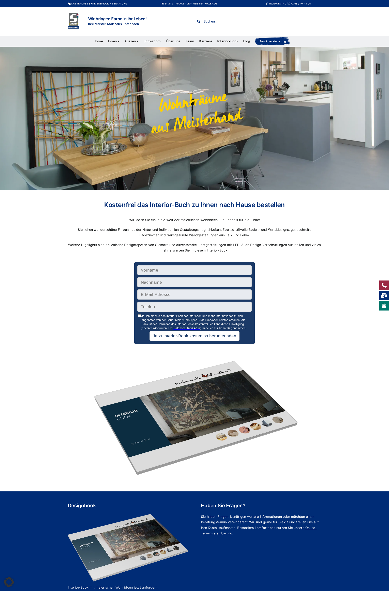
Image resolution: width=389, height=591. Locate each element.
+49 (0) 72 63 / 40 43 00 (296, 3)
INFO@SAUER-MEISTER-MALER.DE (196, 3)
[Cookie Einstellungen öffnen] (9, 586)
